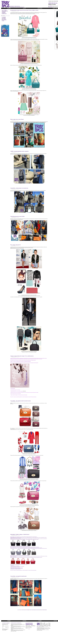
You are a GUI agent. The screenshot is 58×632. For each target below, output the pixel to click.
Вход (55, 1)
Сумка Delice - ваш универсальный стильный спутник (20, 400)
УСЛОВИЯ (4, 17)
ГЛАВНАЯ (49, 1)
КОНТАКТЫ (4, 19)
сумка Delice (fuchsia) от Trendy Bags (23, 505)
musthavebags (5, 629)
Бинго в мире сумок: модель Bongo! (17, 119)
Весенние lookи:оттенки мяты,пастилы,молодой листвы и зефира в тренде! (24, 10)
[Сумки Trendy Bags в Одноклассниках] (27, 624)
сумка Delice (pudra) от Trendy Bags (32, 530)
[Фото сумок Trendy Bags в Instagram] (29, 624)
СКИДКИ (3, 12)
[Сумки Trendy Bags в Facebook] (26, 624)
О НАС (3, 20)
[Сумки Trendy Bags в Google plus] (32, 624)
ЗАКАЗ (53, 1)
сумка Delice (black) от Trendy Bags (34, 479)
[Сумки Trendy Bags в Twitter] (30, 624)
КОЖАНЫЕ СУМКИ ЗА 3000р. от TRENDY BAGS (19, 534)
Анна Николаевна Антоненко (14, 535)
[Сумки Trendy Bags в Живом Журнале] (31, 624)
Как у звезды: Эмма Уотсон (15, 244)
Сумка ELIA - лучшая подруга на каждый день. (19, 188)
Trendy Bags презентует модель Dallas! (17, 216)
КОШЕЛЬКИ (4, 13)
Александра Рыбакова (13, 120)
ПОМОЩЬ (4, 18)
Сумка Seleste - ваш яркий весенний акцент (18, 576)
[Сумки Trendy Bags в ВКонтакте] (28, 624)
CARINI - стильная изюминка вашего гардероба (19, 151)
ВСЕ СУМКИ (4, 10)
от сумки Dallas (12, 219)
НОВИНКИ (4, 11)
